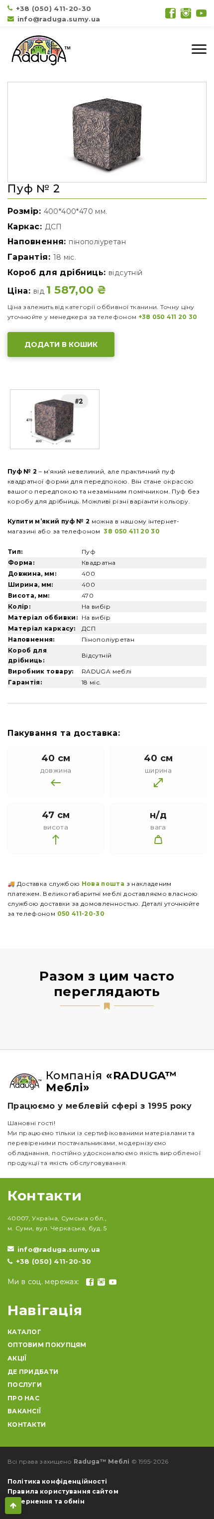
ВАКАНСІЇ (24, 1411)
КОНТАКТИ (26, 1424)
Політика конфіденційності (57, 1481)
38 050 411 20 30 (131, 531)
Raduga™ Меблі (102, 1461)
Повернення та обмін (46, 1501)
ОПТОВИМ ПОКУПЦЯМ (47, 1345)
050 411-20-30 (81, 913)
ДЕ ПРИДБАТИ (32, 1371)
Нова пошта (103, 883)
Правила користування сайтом (62, 1491)
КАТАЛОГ (24, 1332)
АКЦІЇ (17, 1358)
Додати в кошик (61, 344)
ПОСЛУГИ (24, 1384)
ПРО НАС (23, 1398)
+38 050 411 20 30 (168, 317)
